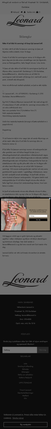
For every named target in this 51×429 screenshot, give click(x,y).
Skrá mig (38, 219)
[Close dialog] (50, 198)
